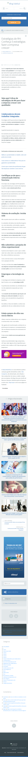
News (4, 671)
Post (4, 674)
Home (5, 752)
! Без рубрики (6, 646)
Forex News (5, 666)
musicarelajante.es (7, 669)
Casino (4, 649)
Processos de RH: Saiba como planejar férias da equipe (15, 522)
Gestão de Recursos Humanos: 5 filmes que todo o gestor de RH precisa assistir (14, 438)
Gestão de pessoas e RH (8, 53)
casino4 (4, 657)
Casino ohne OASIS (7, 651)
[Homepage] (14, 3)
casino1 (4, 652)
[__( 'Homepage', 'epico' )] (13, 744)
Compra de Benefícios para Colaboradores (12, 658)
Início (4, 30)
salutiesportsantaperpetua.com (9, 677)
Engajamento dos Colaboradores (10, 663)
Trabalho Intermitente (7, 683)
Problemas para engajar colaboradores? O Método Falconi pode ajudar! (14, 513)
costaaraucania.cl (6, 660)
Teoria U (5, 681)
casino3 (4, 655)
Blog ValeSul (4, 747)
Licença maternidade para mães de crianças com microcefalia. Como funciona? (14, 495)
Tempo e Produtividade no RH (11, 603)
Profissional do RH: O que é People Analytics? (15, 529)
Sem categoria (6, 678)
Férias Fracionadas (7, 664)
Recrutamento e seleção (8, 675)
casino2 (4, 654)
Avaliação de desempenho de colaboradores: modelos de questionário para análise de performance (14, 476)
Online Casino (6, 672)
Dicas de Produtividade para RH (9, 661)
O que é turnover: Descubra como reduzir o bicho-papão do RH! (14, 457)
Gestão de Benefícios (13, 592)
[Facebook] (11, 616)
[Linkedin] (16, 616)
